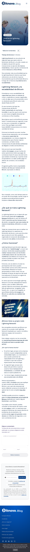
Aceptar (15, 549)
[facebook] (3, 541)
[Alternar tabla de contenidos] (18, 51)
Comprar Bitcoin (6, 516)
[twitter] (14, 541)
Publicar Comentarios (15, 455)
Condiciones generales (8, 537)
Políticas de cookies (7, 534)
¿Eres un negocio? (6, 522)
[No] (28, 547)
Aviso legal (4, 528)
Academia (4, 519)
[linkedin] (9, 541)
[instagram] (6, 541)
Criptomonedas (7, 35)
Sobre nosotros (6, 525)
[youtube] (12, 541)
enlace (9, 408)
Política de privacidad (7, 531)
